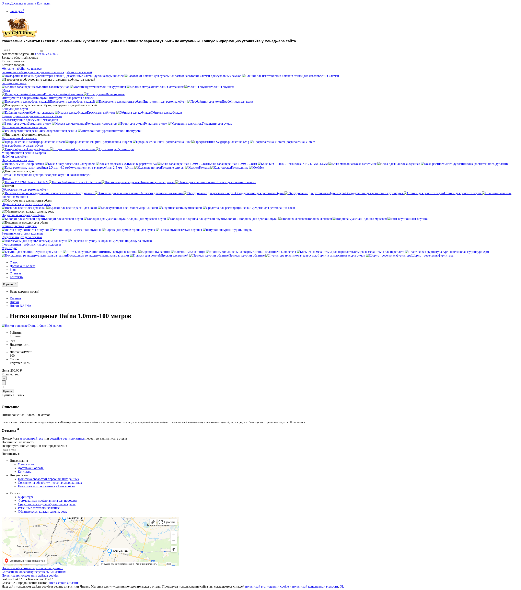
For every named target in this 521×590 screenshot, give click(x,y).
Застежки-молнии (14, 83)
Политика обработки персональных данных (48, 479)
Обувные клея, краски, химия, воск (26, 204)
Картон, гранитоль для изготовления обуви (32, 116)
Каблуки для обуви (15, 109)
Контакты (43, 3)
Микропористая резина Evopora (24, 153)
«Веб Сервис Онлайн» (64, 583)
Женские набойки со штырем (22, 68)
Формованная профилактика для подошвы (31, 244)
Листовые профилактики (19, 138)
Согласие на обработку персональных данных (50, 482)
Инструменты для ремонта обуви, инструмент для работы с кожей (48, 98)
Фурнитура (9, 248)
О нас (6, 3)
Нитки (6, 178)
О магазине (26, 464)
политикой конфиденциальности (315, 586)
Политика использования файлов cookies (46, 486)
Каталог (13, 65)
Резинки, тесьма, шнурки (19, 226)
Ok (342, 586)
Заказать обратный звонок (20, 57)
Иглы (6, 90)
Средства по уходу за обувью (22, 237)
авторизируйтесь (31, 438)
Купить (7, 391)
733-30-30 (47, 54)
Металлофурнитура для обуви (22, 145)
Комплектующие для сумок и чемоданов (30, 120)
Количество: (10, 374)
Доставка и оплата (23, 3)
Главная (15, 298)
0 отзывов (15, 336)
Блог (13, 269)
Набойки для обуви (15, 156)
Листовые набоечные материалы (24, 127)
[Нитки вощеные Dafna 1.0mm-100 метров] (32, 325)
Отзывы (15, 273)
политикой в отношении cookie (267, 586)
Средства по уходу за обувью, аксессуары (47, 504)
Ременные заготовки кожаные (22, 233)
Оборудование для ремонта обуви (25, 189)
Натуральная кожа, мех (18, 160)
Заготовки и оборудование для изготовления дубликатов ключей (47, 72)
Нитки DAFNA (20, 305)
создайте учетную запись (67, 438)
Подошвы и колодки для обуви (23, 215)
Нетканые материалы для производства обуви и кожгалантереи (46, 175)
